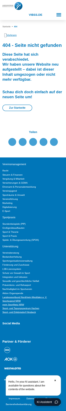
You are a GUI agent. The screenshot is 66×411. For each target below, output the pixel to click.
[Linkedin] (38, 332)
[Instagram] (9, 332)
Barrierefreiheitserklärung (19, 404)
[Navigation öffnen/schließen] (59, 15)
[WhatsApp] (27, 332)
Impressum (14, 398)
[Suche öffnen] (5, 15)
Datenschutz (32, 398)
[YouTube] (4, 332)
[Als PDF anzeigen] (54, 142)
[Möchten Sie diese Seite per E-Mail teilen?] (43, 142)
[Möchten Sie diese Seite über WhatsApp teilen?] (33, 142)
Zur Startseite (17, 107)
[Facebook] (15, 332)
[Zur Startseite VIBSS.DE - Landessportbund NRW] (12, 6)
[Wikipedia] (32, 332)
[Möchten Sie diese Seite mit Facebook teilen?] (12, 142)
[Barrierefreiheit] (13, 14)
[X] (21, 332)
